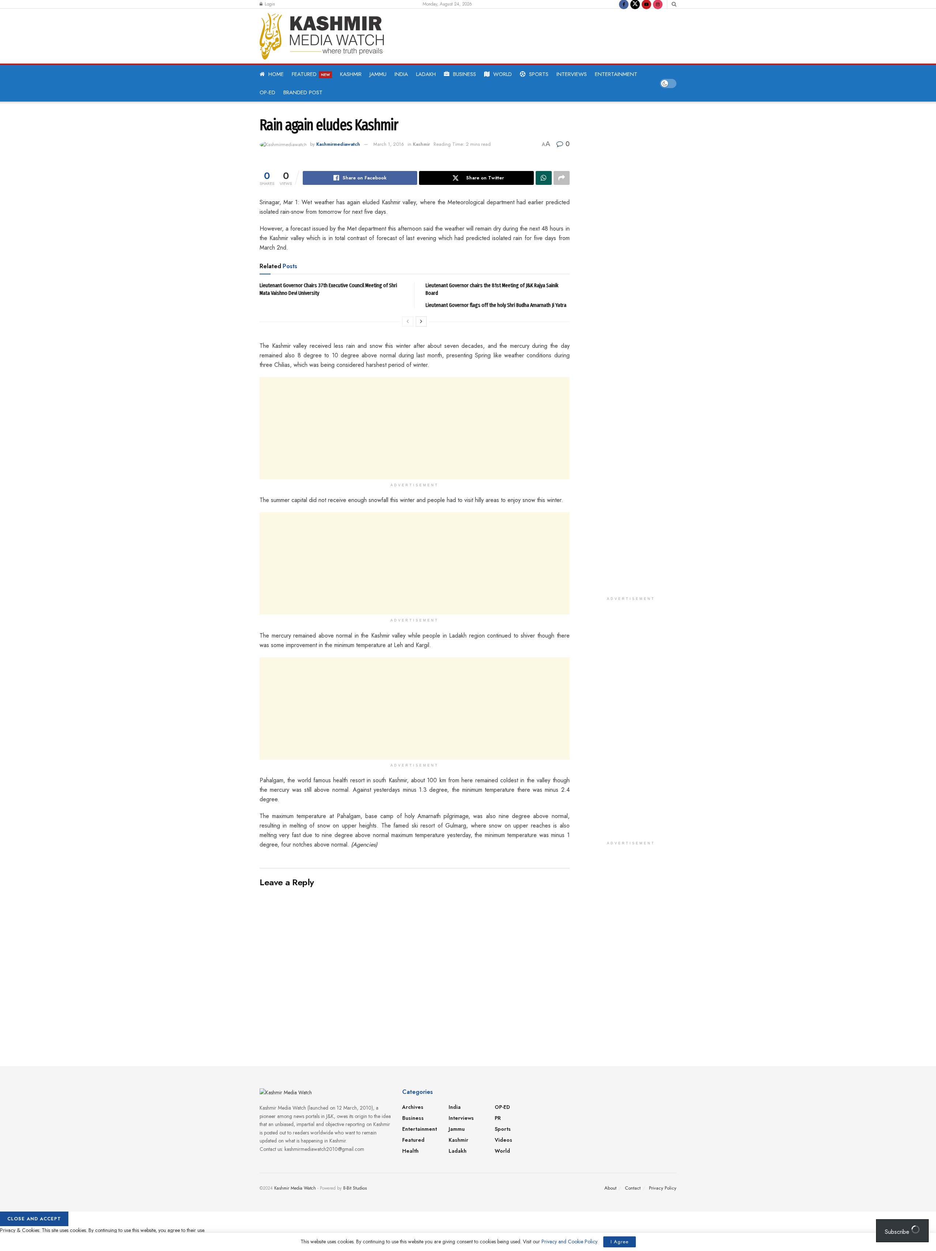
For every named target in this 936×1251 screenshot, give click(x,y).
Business (464, 74)
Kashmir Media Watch (295, 1188)
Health (410, 1151)
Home (276, 74)
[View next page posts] (421, 321)
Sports (538, 74)
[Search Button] (674, 4)
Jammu (378, 74)
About (610, 1188)
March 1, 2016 (388, 144)
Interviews (571, 74)
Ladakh (426, 74)
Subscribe (898, 1232)
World (502, 74)
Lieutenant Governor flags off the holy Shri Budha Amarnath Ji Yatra (496, 305)
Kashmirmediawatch (338, 144)
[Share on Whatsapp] (544, 178)
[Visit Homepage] (322, 36)
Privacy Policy (662, 1188)
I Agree (620, 1241)
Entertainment (616, 74)
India (401, 74)
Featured (311, 74)
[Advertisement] (535, 34)
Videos (503, 1140)
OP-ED (267, 92)
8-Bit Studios (355, 1188)
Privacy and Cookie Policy (569, 1241)
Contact (633, 1188)
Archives (412, 1107)
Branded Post (302, 92)
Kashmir (351, 74)
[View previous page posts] (407, 321)
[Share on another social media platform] (562, 178)
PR (498, 1118)
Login (269, 4)
